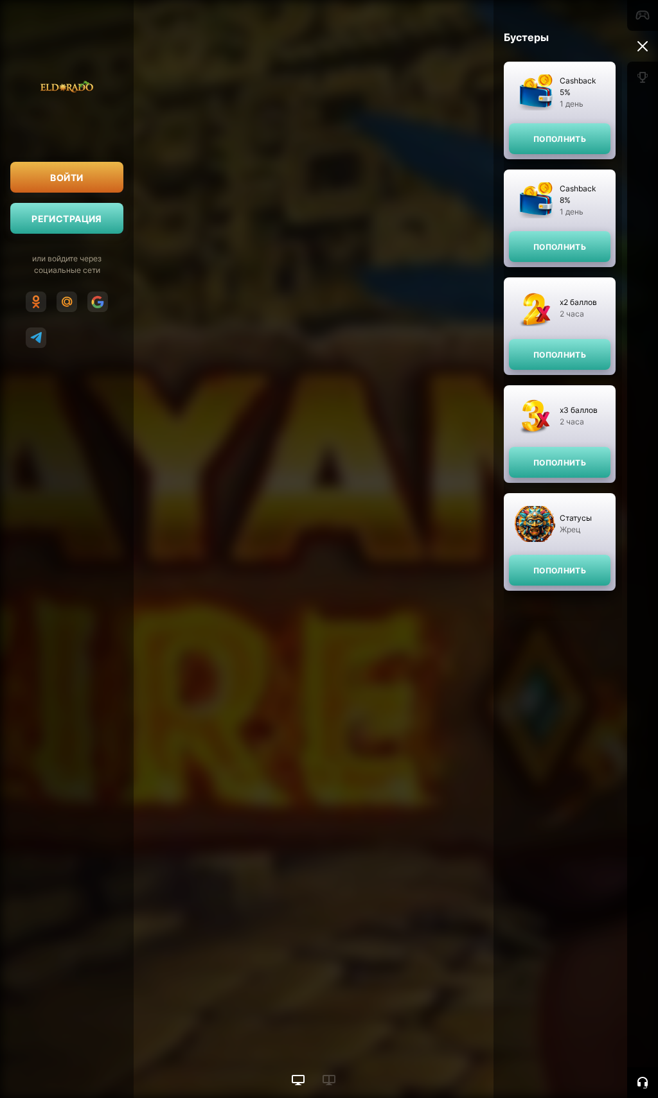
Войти (66, 177)
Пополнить (559, 139)
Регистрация (66, 218)
